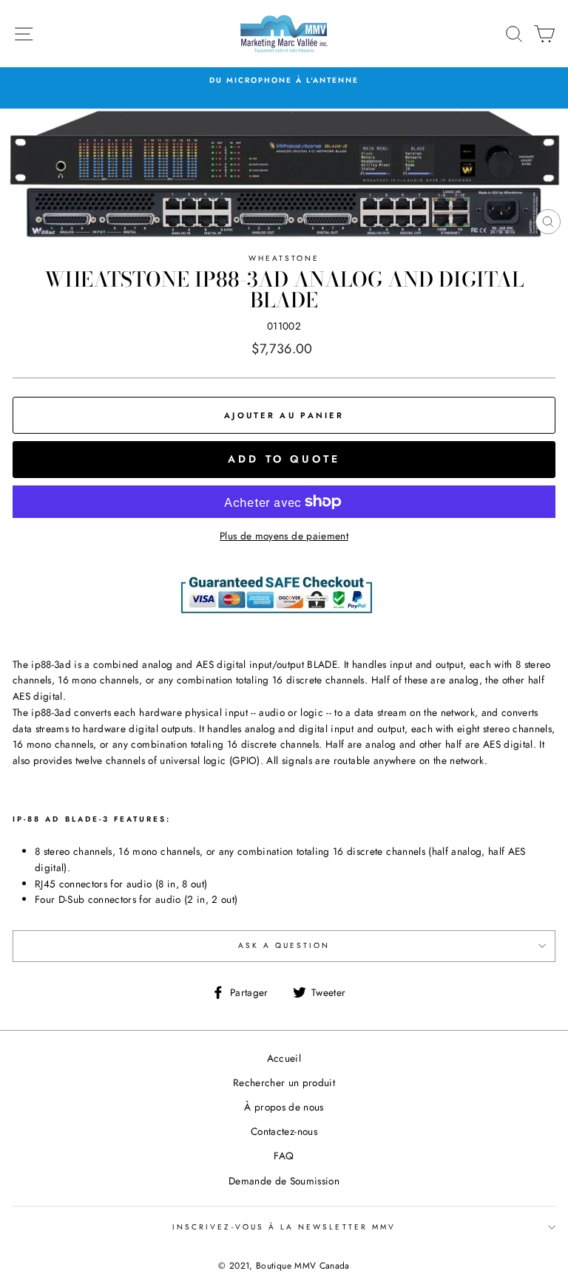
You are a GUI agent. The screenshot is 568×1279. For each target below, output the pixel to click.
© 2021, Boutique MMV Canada (283, 1265)
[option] (284, 80)
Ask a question (284, 945)
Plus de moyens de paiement (284, 535)
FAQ (284, 1155)
